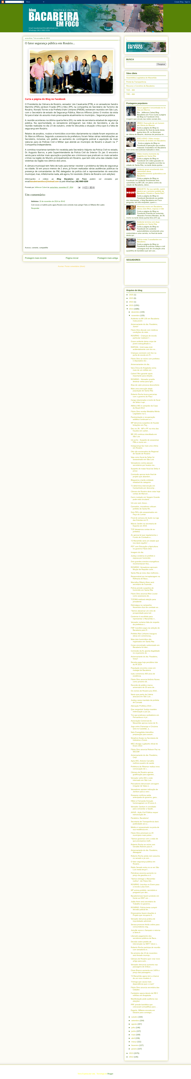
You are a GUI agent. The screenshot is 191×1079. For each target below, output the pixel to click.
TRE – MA (130, 94)
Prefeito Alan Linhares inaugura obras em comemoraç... (144, 635)
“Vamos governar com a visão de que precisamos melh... (144, 840)
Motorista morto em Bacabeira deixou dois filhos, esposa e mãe (150, 207)
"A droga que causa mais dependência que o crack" (142, 983)
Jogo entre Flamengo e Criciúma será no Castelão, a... (144, 727)
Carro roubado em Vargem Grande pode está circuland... (145, 498)
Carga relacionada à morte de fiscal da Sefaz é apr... (145, 401)
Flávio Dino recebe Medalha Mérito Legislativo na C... (145, 412)
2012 (131, 1057)
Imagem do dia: (137, 552)
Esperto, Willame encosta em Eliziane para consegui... (143, 1011)
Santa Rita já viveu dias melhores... (145, 573)
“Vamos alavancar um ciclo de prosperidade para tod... (143, 612)
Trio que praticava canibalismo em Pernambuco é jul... (145, 716)
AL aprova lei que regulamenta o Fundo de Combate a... (144, 536)
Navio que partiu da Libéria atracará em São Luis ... (142, 695)
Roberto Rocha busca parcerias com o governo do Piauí (144, 395)
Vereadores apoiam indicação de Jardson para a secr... (144, 790)
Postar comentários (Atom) (75, 266)
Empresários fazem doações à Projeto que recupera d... (143, 914)
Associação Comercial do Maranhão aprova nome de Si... (145, 722)
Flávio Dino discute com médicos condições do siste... (144, 331)
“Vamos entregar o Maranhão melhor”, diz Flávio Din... (143, 880)
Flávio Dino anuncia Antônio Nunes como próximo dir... (145, 680)
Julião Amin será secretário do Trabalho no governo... (143, 903)
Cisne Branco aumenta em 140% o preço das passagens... (145, 971)
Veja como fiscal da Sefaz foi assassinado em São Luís (142, 458)
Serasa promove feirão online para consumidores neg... (145, 925)
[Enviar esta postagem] (79, 187)
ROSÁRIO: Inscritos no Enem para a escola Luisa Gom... (145, 885)
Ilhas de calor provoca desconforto (145, 385)
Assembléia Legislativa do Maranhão (141, 78)
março (134, 1042)
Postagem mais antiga (107, 258)
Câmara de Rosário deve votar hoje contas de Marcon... (145, 492)
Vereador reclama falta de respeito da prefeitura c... (145, 623)
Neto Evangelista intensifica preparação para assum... (142, 733)
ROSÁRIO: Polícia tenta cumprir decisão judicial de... (144, 908)
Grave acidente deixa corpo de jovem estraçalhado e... (143, 342)
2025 (131, 295)
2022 (131, 302)
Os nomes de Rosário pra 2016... (144, 691)
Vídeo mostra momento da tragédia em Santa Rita (148, 155)
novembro (135, 315)
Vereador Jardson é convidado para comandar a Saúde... (143, 808)
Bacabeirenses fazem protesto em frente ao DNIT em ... (145, 897)
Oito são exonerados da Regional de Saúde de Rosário (144, 452)
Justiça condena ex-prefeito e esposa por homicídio (143, 557)
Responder (35, 208)
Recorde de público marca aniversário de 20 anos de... (143, 686)
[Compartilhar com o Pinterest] (93, 187)
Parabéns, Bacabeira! (140, 818)
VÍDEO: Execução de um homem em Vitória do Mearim (150, 124)
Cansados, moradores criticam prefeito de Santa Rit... (143, 507)
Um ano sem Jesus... (139, 503)
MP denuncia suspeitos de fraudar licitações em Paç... (145, 424)
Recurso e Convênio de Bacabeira (140, 86)
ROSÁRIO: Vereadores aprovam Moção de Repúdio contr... (144, 568)
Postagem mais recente (36, 258)
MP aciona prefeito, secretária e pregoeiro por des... (144, 891)
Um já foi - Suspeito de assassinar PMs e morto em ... (145, 441)
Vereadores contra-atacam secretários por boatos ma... (143, 464)
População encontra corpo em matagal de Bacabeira (143, 669)
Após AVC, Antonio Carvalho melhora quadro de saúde (142, 762)
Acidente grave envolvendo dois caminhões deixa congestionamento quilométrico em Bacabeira (151, 172)
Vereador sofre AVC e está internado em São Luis (142, 779)
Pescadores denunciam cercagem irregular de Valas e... (145, 785)
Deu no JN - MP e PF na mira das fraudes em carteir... (145, 430)
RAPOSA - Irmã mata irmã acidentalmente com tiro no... (144, 348)
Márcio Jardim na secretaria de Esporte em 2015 (143, 525)
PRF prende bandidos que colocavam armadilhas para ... (144, 1006)
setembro (135, 1020)
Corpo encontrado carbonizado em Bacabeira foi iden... (145, 646)
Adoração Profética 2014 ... (142, 706)
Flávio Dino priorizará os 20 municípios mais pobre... (142, 834)
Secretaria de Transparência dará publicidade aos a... (145, 823)
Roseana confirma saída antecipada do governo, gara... (144, 796)
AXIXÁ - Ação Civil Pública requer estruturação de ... (144, 813)
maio (133, 1035)
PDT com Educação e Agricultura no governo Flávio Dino (144, 547)
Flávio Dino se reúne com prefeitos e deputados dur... (145, 360)
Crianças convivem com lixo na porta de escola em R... (143, 354)
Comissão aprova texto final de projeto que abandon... (143, 475)
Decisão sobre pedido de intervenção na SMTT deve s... (144, 943)
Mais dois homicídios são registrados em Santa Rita (142, 640)
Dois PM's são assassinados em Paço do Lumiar (144, 513)
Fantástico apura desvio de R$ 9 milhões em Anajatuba (144, 994)
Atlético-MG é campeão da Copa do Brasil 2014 (144, 407)
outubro (134, 1017)
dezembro (135, 312)
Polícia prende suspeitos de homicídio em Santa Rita (142, 589)
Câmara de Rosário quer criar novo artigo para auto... (145, 960)
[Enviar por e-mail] (83, 187)
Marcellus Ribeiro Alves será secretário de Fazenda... (142, 583)
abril (133, 1038)
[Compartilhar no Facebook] (91, 187)
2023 (131, 298)
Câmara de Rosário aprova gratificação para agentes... (143, 773)
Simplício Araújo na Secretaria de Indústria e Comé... (144, 739)
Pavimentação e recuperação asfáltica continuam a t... (143, 418)
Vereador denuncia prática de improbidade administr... (143, 920)
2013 (131, 1053)
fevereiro (135, 1045)
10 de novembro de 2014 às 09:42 (52, 201)
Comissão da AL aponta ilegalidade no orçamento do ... (145, 652)
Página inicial (72, 258)
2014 (131, 309)
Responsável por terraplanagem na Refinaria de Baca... (145, 577)
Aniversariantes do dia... (141, 364)
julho (133, 1027)
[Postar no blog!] (86, 187)
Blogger (110, 1074)
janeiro (134, 1049)
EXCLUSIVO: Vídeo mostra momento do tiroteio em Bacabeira (151, 139)
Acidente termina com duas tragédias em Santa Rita (148, 223)
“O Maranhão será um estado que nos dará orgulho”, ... (145, 542)
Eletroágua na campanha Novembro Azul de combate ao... (145, 606)
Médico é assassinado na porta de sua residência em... (145, 828)
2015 (131, 305)
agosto (134, 1024)
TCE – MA (130, 90)
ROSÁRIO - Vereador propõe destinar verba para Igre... (143, 380)
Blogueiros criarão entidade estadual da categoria (142, 481)
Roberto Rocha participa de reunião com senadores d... (145, 948)
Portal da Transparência (136, 82)
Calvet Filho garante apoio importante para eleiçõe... (142, 375)
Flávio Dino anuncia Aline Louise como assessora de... (144, 595)
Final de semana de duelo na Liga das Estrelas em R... (145, 519)
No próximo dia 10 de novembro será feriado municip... (144, 954)
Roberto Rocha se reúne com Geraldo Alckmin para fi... (143, 845)
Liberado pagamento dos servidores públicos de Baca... (144, 937)
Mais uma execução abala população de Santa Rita (142, 390)
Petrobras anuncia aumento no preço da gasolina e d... (143, 874)
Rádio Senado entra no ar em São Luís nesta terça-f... (145, 868)
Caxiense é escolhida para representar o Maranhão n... (143, 617)
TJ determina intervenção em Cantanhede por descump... (143, 487)
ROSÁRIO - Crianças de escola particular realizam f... (144, 337)
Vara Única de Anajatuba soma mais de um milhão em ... (143, 369)
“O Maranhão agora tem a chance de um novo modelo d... (145, 977)
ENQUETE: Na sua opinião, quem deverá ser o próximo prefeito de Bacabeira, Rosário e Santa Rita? (151, 191)
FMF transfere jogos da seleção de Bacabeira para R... (145, 629)
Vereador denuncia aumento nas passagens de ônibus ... (144, 966)
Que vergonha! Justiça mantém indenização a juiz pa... (144, 710)
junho (133, 1031)
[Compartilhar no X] (88, 187)
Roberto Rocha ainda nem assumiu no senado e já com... (145, 857)
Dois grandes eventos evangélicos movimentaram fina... (145, 562)
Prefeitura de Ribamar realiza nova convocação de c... (145, 768)
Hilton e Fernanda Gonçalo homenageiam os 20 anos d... (144, 802)
